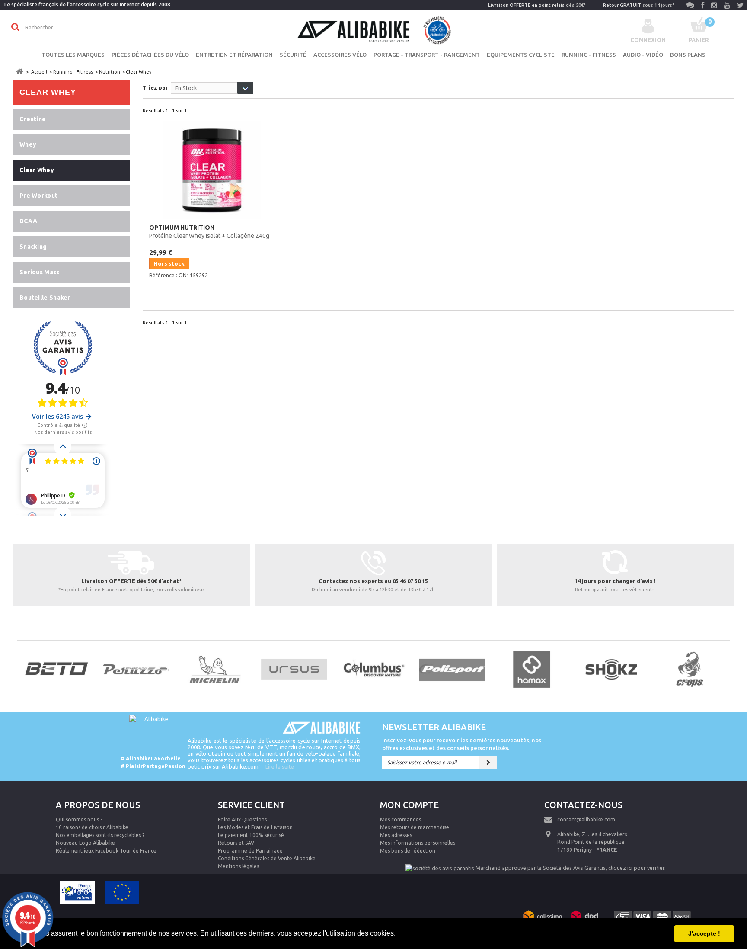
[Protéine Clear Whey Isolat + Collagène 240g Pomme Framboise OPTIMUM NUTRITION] (212, 170)
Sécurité (293, 54)
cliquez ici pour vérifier (636, 868)
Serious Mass (39, 272)
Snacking (33, 246)
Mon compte (409, 805)
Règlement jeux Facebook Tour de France (106, 850)
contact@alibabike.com (586, 819)
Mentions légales (238, 866)
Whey (27, 144)
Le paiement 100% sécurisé (251, 835)
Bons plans (688, 54)
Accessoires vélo (340, 54)
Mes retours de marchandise (414, 827)
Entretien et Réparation (234, 54)
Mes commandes (400, 819)
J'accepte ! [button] (704, 933)
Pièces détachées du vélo (150, 54)
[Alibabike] (373, 29)
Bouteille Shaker (44, 297)
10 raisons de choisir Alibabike (92, 827)
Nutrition (109, 71)
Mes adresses (396, 835)
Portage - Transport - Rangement (427, 54)
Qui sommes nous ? (79, 819)
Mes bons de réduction (407, 850)
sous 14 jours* (638, 5)
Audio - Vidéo (643, 54)
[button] (398, 934)
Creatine (32, 118)
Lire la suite (279, 766)
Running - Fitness (589, 54)
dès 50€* (537, 5)
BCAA (28, 221)
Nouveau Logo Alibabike (85, 843)
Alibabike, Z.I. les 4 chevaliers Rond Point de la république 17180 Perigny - (592, 842)
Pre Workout (38, 195)
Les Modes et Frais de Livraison (255, 827)
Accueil (39, 71)
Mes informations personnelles (417, 843)
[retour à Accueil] (19, 71)
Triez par (155, 87)
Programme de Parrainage (250, 850)
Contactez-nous (583, 805)
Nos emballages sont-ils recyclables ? (100, 835)
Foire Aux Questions (242, 819)
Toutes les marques (73, 54)
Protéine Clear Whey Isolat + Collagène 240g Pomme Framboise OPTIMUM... (209, 232)
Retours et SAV (236, 843)
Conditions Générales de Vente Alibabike (267, 858)
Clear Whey (36, 170)
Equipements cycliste (521, 54)
